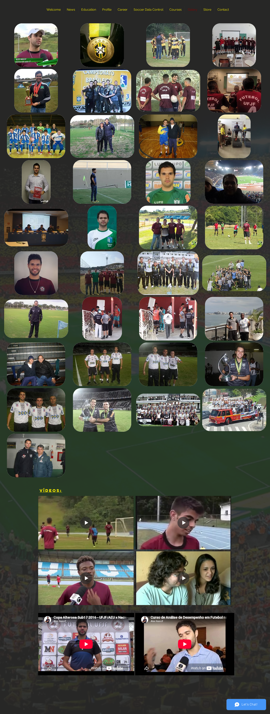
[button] (36, 45)
